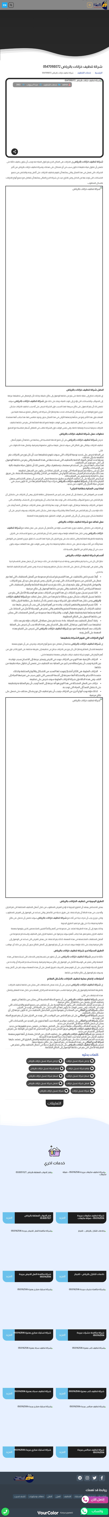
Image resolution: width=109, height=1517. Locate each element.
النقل (49, 1496)
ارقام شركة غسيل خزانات (78, 1068)
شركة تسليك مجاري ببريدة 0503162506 (32, 1450)
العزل (58, 1496)
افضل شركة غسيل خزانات (78, 1083)
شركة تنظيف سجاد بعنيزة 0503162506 (32, 1391)
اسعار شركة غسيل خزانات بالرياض (43, 1076)
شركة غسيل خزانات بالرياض (51, 1091)
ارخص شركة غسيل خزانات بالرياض (43, 1061)
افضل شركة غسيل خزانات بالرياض (43, 1083)
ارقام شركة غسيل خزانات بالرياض (44, 1068)
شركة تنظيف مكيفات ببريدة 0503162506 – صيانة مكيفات (90, 1216)
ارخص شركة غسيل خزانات (78, 1061)
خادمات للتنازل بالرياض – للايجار (89, 1274)
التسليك (78, 1496)
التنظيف (67, 1496)
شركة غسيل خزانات (81, 1091)
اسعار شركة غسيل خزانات (78, 1076)
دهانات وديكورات (36, 1496)
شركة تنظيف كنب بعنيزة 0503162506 (86, 1391)
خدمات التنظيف (50, 85)
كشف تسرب (19, 1496)
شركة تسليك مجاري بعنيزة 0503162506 (32, 1332)
